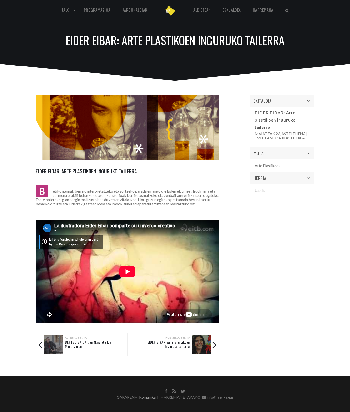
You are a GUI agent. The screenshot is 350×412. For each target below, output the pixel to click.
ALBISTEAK (202, 10)
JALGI (66, 10)
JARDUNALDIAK (134, 10)
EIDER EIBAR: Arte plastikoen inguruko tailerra (168, 344)
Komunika (147, 397)
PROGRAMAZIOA (97, 10)
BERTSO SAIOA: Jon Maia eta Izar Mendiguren (89, 344)
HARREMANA (263, 10)
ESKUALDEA (232, 10)
